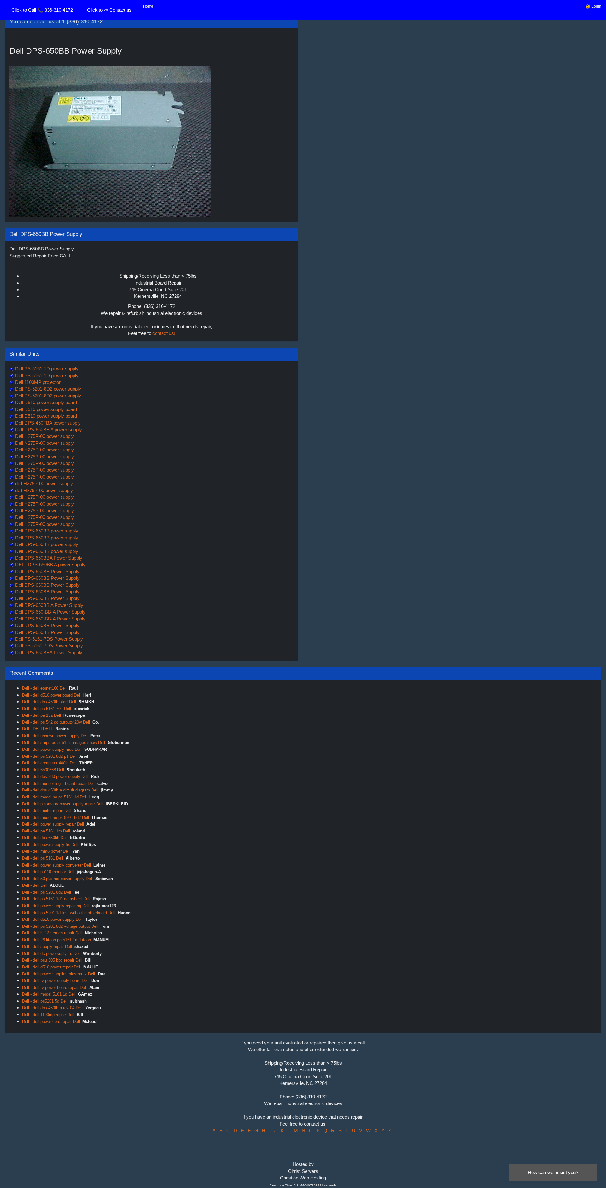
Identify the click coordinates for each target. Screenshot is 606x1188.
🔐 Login (593, 6)
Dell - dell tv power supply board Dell (55, 980)
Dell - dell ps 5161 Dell (42, 858)
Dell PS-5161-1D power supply (46, 368)
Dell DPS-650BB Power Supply (47, 571)
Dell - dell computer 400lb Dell (49, 763)
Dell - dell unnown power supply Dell (55, 735)
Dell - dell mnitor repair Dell (46, 810)
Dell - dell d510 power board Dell (51, 695)
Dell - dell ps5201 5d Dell (45, 1001)
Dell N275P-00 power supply (44, 443)
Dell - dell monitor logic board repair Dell (58, 783)
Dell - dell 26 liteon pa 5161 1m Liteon (56, 940)
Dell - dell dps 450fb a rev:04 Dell (52, 1007)
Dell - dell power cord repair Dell (51, 1021)
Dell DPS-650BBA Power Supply (48, 558)
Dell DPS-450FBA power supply (47, 423)
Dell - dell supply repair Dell (47, 946)
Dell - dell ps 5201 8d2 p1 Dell (49, 756)
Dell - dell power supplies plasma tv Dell (58, 974)
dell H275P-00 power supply (43, 483)
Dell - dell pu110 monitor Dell (48, 871)
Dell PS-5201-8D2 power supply (47, 388)
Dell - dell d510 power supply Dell (52, 919)
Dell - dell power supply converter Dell (56, 865)
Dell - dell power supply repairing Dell (55, 905)
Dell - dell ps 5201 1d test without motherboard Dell (68, 912)
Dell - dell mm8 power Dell (46, 851)
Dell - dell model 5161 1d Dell (48, 994)
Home (148, 6)
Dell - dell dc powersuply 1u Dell (51, 953)
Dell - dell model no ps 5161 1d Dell (54, 797)
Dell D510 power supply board (45, 402)
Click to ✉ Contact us (109, 10)
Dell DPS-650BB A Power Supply (48, 605)
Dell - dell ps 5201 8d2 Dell (46, 892)
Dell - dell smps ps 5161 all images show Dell (63, 742)
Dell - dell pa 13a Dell (41, 715)
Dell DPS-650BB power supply (46, 530)
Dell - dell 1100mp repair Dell (48, 1014)
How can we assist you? (553, 1172)
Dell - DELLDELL (37, 728)
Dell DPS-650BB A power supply (48, 429)
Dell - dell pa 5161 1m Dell (46, 831)
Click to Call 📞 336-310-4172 (42, 10)
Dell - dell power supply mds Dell (52, 749)
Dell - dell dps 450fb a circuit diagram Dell (60, 790)
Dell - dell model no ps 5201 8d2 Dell (55, 817)
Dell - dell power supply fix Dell (50, 844)
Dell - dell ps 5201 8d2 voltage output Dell (60, 926)
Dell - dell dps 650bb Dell (45, 837)
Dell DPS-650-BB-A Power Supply (50, 612)
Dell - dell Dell (34, 885)
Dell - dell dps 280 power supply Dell (55, 776)
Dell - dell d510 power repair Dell (51, 967)
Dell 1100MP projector (37, 382)
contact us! (163, 333)
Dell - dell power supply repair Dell (53, 824)
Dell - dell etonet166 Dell (44, 688)
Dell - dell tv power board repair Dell (54, 987)
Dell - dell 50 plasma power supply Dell (57, 878)
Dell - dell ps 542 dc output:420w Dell (56, 722)
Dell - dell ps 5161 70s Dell (46, 708)
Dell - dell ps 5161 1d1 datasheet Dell (56, 899)
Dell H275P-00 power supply (44, 436)
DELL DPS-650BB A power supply (50, 564)
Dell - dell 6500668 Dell (43, 769)
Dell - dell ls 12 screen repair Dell (52, 933)
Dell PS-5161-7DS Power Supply (48, 639)
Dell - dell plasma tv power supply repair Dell (62, 804)
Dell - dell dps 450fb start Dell (49, 701)
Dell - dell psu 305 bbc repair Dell (52, 960)
